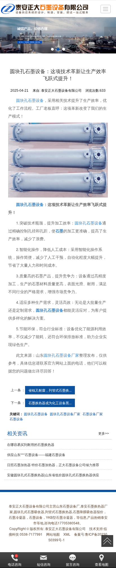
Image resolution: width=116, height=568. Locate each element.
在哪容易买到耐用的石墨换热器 (30, 444)
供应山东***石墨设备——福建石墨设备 (36, 454)
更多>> (103, 433)
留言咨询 (72, 564)
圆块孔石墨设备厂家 (61, 355)
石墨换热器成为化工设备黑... (50, 402)
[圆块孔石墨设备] (58, 160)
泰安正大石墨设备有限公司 (65, 528)
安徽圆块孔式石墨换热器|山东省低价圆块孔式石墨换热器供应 (53, 474)
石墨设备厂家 (92, 413)
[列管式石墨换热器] (58, 35)
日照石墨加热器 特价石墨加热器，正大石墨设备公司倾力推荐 (53, 464)
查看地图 (101, 564)
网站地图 (53, 534)
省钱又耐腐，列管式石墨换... (50, 390)
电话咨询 (14, 564)
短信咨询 (43, 564)
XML (66, 534)
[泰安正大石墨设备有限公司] (44, 8)
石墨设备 (16, 418)
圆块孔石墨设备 (30, 100)
